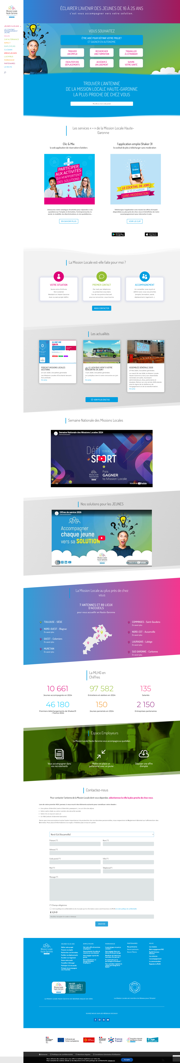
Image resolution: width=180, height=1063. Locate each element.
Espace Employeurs (104, 732)
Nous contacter (101, 308)
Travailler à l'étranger (68, 963)
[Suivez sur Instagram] (99, 1019)
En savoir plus (49, 632)
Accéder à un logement (68, 958)
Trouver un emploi (67, 950)
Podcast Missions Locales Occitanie (53, 368)
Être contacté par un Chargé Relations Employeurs (89, 961)
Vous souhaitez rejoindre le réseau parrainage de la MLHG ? (113, 965)
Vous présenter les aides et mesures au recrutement (91, 952)
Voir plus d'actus (102, 399)
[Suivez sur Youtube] (108, 1019)
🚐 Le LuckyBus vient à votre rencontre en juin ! (98, 368)
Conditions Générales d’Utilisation (107, 1054)
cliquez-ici (111, 1061)
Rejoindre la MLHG (155, 964)
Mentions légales (83, 1054)
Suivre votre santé (67, 960)
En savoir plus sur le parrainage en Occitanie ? (113, 960)
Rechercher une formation (69, 952)
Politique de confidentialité (62, 1054)
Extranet (44, 1054)
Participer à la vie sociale (69, 965)
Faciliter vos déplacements (69, 955)
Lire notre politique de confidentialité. (126, 909)
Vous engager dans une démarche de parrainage (113, 952)
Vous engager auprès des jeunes (91, 956)
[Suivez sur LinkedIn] (103, 1019)
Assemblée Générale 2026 (141, 367)
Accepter (127, 1060)
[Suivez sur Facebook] (95, 1019)
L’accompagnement (155, 959)
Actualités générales (59, 373)
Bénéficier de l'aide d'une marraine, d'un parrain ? (113, 956)
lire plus (44, 380)
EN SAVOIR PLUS (68, 221)
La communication (155, 961)
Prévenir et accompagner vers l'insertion (69, 969)
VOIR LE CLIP (135, 221)
